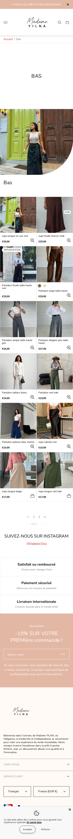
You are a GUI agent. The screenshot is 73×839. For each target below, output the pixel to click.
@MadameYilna (37, 543)
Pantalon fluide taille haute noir (17, 287)
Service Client (13, 776)
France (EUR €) (47, 791)
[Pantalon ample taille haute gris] (18, 319)
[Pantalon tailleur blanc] (18, 372)
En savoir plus (34, 822)
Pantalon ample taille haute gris (17, 342)
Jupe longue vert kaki (50, 491)
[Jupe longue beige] (18, 470)
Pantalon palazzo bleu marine (18, 442)
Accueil (8, 39)
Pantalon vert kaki (48, 392)
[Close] (70, 809)
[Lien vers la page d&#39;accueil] (20, 712)
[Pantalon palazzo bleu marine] (18, 421)
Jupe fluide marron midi (51, 236)
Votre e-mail (15, 655)
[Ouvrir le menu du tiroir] (5, 22)
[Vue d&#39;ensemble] (32, 240)
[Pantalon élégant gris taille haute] (55, 319)
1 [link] (34, 517)
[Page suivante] (44, 520)
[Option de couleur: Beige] (44, 286)
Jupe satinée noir (47, 442)
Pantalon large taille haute (53, 290)
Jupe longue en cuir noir (15, 236)
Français (14, 791)
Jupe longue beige (12, 491)
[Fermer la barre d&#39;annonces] (67, 4)
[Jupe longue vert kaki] (55, 470)
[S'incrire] (64, 654)
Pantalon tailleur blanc (14, 392)
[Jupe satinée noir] (55, 421)
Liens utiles (11, 764)
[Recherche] (59, 22)
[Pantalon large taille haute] (55, 264)
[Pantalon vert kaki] (55, 372)
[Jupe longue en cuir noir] (18, 215)
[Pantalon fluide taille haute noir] (18, 264)
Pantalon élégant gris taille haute (53, 342)
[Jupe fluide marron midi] (55, 215)
